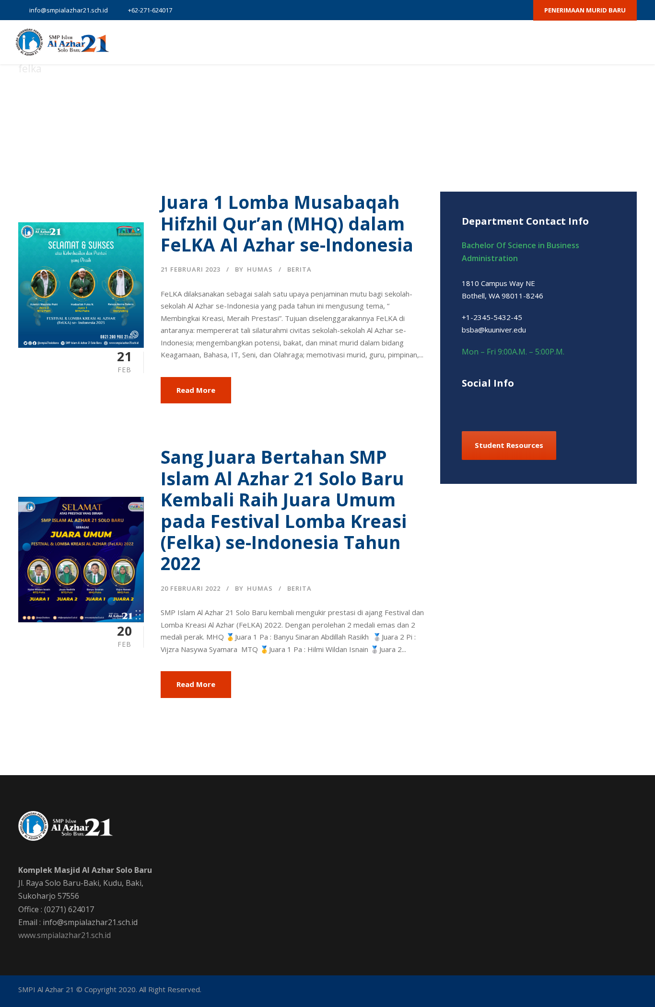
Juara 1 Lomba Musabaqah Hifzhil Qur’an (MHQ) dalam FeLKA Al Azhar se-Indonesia (287, 223)
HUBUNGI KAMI (595, 42)
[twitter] (486, 10)
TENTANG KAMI (290, 42)
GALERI (544, 42)
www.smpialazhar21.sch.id (64, 935)
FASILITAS (433, 42)
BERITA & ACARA (491, 42)
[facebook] (452, 10)
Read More (195, 390)
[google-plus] (469, 10)
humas (260, 269)
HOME (239, 42)
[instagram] (519, 10)
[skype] (515, 404)
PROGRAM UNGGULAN (365, 42)
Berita (299, 269)
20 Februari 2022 (191, 588)
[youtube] (503, 10)
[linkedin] (499, 404)
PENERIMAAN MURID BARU (585, 10)
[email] (435, 10)
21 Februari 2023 (191, 269)
